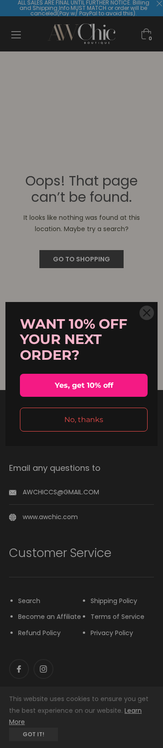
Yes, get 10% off (84, 385)
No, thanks (83, 419)
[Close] (147, 313)
